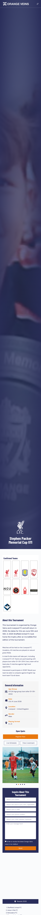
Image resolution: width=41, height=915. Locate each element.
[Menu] (38, 4)
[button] (4, 765)
